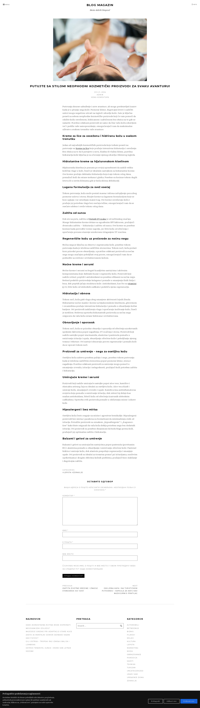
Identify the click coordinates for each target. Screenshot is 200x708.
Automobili (133, 625)
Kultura (131, 641)
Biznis (130, 631)
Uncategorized (135, 671)
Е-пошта (67, 542)
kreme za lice (82, 148)
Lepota (67, 472)
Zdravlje (78, 472)
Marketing (132, 648)
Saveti (130, 661)
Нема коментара (100, 97)
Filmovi (131, 635)
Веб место (68, 554)
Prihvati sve (188, 701)
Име (65, 530)
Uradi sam (132, 674)
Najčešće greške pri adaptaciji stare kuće (49, 631)
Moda (130, 651)
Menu (7, 4)
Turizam (131, 668)
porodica (132, 658)
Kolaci (130, 638)
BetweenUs (133, 628)
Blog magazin (100, 5)
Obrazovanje (134, 654)
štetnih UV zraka (97, 219)
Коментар (68, 496)
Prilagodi (155, 701)
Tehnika (131, 664)
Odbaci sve (172, 701)
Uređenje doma (135, 677)
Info (195, 4)
